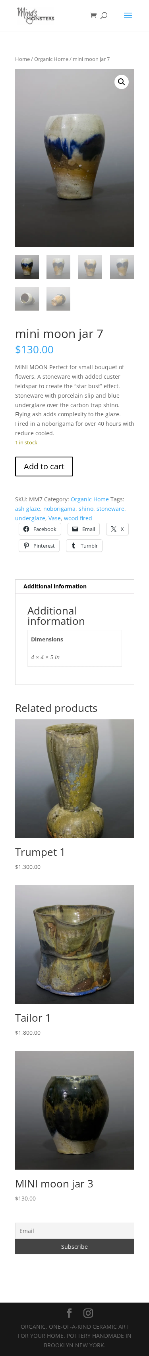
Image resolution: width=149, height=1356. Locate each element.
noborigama (59, 508)
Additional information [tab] (55, 586)
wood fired (78, 518)
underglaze (30, 518)
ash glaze (27, 508)
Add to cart (44, 466)
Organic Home (51, 59)
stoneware (110, 508)
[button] (121, 82)
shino (86, 508)
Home (22, 59)
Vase (54, 518)
